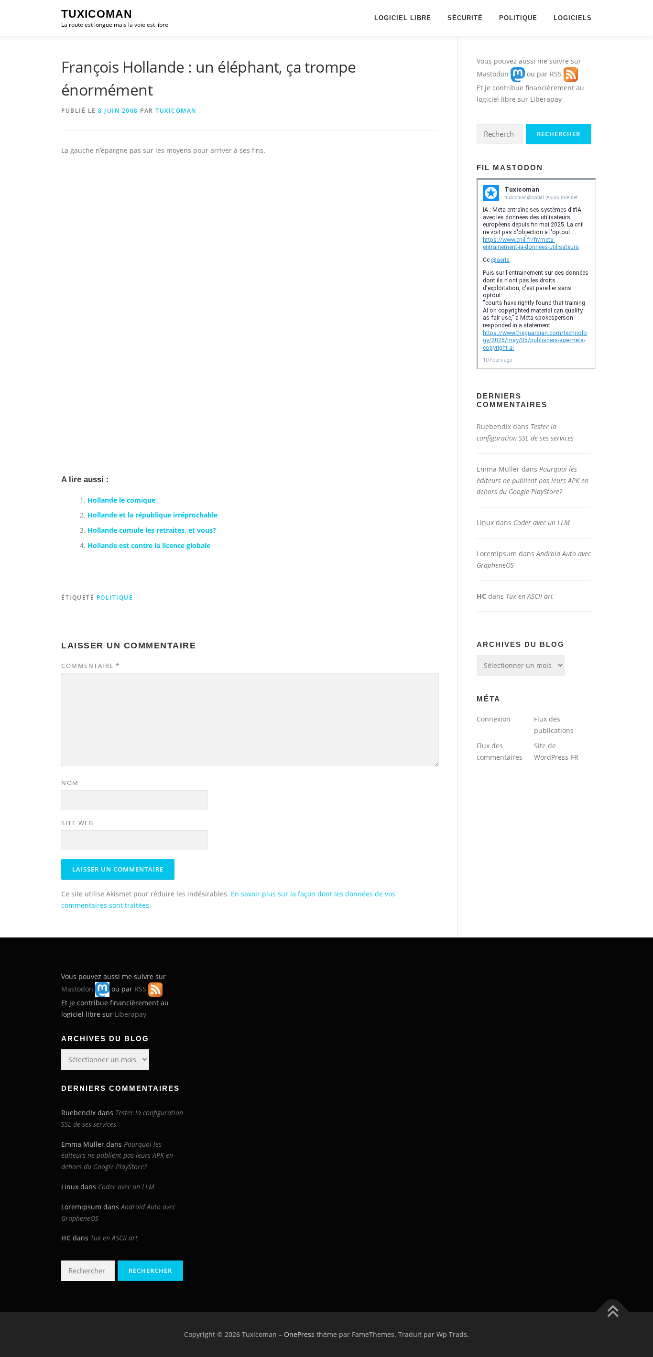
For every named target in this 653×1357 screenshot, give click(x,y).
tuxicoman (175, 111)
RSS (556, 73)
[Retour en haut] (613, 1312)
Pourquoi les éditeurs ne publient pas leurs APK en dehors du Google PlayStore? (532, 480)
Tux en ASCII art (529, 596)
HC (481, 596)
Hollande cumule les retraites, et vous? (151, 530)
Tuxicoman (96, 14)
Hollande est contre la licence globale (148, 545)
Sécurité (465, 18)
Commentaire (90, 665)
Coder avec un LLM (541, 522)
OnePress (299, 1334)
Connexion (494, 718)
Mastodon (493, 73)
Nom (70, 782)
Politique (518, 18)
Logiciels (573, 18)
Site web (77, 823)
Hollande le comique (121, 500)
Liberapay (546, 99)
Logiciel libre (402, 18)
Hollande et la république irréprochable (152, 514)
